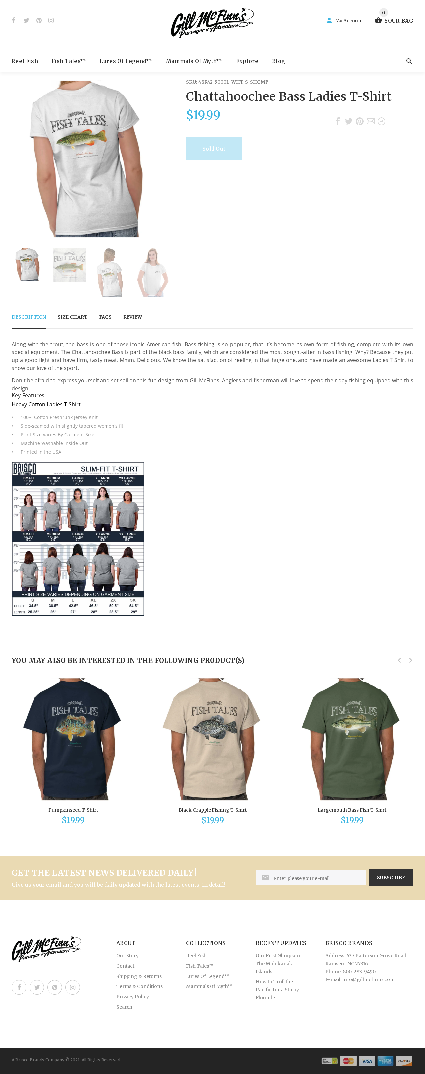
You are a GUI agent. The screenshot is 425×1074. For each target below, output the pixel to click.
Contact (125, 966)
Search (124, 1007)
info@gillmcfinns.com (368, 979)
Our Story (127, 956)
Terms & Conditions (139, 986)
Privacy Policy (132, 997)
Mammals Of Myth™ (194, 61)
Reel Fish (24, 61)
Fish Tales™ (68, 61)
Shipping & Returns (139, 976)
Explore (247, 61)
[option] (28, 264)
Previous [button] (20, 272)
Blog (278, 61)
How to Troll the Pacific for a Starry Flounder (277, 990)
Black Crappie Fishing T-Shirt (213, 810)
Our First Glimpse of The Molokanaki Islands (279, 964)
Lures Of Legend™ (126, 61)
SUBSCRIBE (391, 878)
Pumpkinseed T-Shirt (73, 810)
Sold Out (213, 148)
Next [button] (161, 272)
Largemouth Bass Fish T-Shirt (352, 810)
